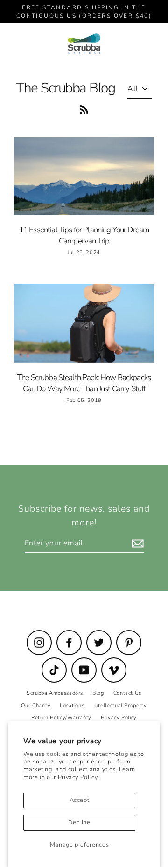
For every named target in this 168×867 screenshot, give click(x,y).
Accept (80, 800)
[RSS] (84, 108)
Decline (79, 822)
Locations (72, 705)
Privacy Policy (119, 717)
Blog (98, 693)
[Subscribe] (136, 543)
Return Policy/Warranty (61, 717)
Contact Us (127, 693)
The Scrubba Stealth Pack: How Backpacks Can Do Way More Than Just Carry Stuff (84, 383)
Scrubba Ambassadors (55, 693)
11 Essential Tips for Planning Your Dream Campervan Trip (84, 235)
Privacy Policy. (78, 777)
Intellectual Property (120, 705)
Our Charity (35, 705)
